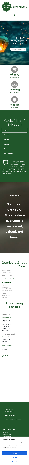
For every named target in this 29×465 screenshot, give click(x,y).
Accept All (14, 453)
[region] (14, 451)
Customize (14, 457)
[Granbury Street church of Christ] (14, 7)
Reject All (14, 461)
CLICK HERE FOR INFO (18, 49)
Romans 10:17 (17, 164)
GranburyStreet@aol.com (11, 279)
